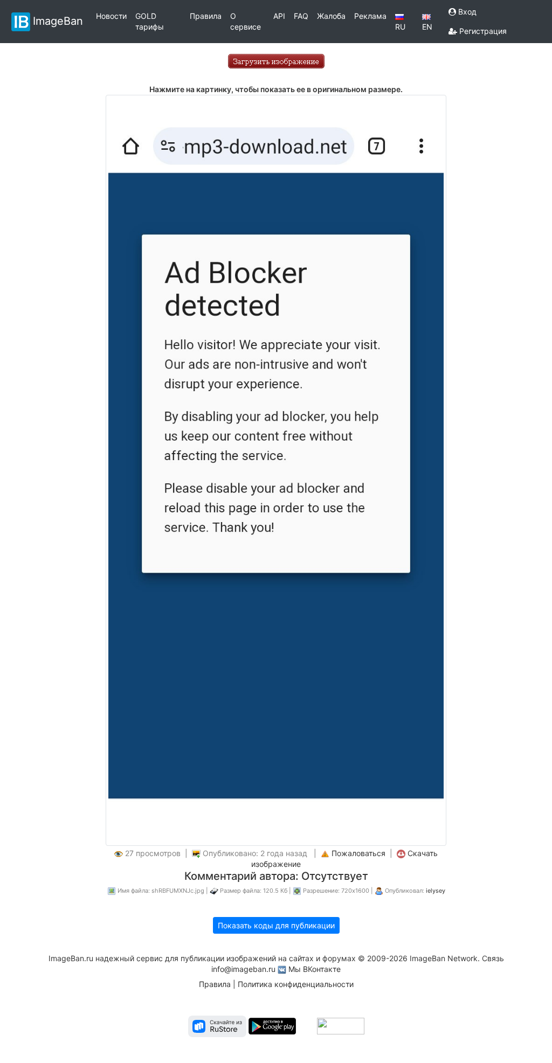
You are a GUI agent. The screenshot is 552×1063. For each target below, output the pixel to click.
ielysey (435, 890)
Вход (466, 11)
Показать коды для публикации (276, 925)
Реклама (370, 15)
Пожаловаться (358, 853)
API (279, 15)
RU (400, 26)
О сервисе (245, 21)
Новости (111, 15)
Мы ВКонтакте (314, 969)
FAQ (301, 15)
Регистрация (482, 31)
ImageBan (58, 20)
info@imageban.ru (243, 969)
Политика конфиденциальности (296, 984)
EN (427, 26)
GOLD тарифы (149, 21)
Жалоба (331, 15)
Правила (206, 15)
